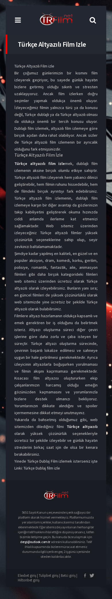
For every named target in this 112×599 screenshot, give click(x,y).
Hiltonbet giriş (28, 580)
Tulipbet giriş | (50, 575)
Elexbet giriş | (28, 575)
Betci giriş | (69, 575)
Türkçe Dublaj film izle (42, 468)
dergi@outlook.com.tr (35, 542)
